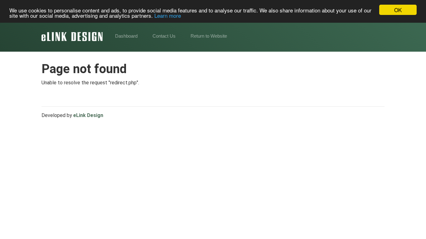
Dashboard (126, 36)
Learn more (167, 15)
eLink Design (88, 115)
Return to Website (209, 36)
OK (398, 10)
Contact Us (164, 36)
